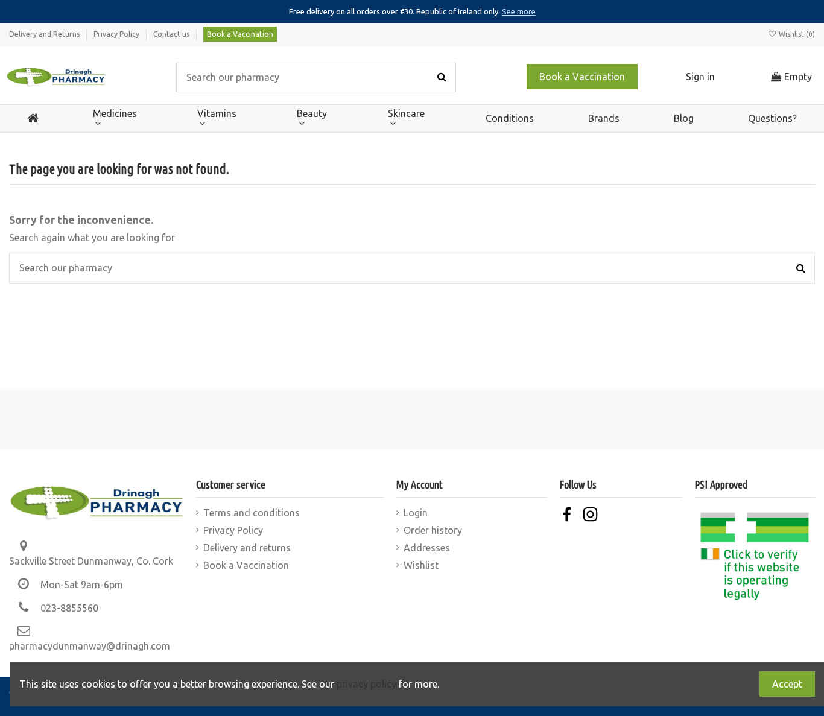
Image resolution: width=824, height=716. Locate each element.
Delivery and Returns (45, 34)
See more (519, 11)
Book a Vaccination (240, 34)
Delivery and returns (247, 547)
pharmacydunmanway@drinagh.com (89, 646)
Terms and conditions (251, 512)
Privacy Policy (117, 34)
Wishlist (421, 565)
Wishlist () (796, 34)
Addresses (427, 547)
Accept (787, 684)
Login (416, 512)
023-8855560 (69, 608)
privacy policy (366, 684)
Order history (433, 530)
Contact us (172, 34)
